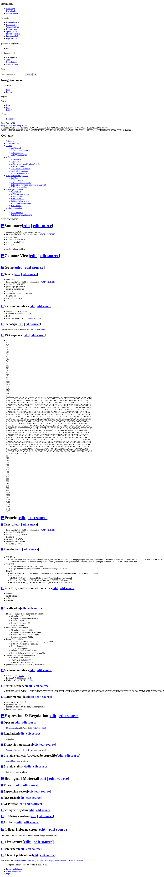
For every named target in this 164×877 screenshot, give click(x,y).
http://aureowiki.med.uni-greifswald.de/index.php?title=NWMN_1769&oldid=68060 (49, 860)
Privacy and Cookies (14, 869)
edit (26, 225)
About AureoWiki (13, 871)
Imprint (9, 874)
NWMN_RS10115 (47, 234)
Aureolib (9, 761)
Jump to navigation (8, 125)
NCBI (24, 311)
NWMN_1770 (40, 728)
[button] (2, 18)
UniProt (30, 680)
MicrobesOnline (34, 318)
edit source (42, 225)
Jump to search (23, 125)
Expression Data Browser (20, 750)
